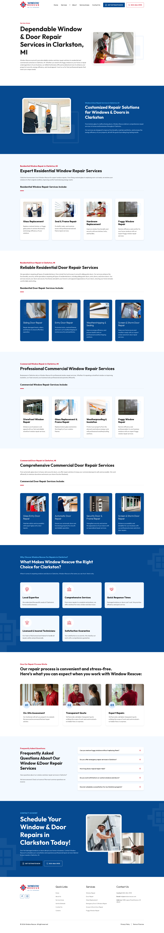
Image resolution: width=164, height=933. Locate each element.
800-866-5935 (124, 893)
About (74, 5)
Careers (58, 910)
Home (56, 5)
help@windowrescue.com (126, 896)
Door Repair (89, 896)
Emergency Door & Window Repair (96, 903)
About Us (58, 896)
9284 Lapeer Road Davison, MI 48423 (128, 901)
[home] (29, 5)
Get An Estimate (60, 903)
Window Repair (90, 893)
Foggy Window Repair (92, 910)
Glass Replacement (92, 900)
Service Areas (84, 5)
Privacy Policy (125, 924)
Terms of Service (138, 924)
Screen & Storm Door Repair (94, 907)
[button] (65, 5)
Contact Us (96, 5)
